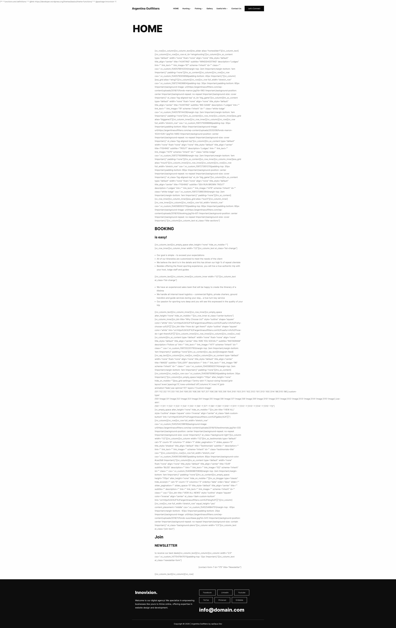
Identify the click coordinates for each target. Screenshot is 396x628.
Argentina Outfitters (146, 8)
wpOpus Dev (216, 624)
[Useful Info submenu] (227, 8)
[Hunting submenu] (190, 8)
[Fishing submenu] (202, 8)
